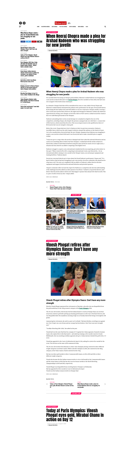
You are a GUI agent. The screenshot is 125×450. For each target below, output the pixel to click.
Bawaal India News (53, 50)
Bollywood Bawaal (45, 26)
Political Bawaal (63, 26)
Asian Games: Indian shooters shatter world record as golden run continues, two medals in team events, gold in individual (30, 73)
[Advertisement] (43, 10)
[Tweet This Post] (28, 42)
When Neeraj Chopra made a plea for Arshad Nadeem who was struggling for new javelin (29, 35)
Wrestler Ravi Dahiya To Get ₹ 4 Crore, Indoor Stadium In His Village (30, 94)
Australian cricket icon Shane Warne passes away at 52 (28, 80)
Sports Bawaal (72, 26)
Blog (87, 26)
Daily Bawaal (54, 26)
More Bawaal (81, 26)
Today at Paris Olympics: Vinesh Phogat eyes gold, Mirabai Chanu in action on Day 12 (30, 56)
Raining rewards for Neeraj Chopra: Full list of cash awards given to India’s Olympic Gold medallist (30, 87)
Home (38, 26)
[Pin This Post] (34, 42)
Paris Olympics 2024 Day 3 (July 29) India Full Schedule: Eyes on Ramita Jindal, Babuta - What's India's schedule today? (29, 65)
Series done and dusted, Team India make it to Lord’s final (30, 107)
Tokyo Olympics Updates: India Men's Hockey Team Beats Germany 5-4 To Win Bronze (30, 100)
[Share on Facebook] (23, 42)
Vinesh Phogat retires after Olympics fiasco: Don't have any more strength (29, 49)
